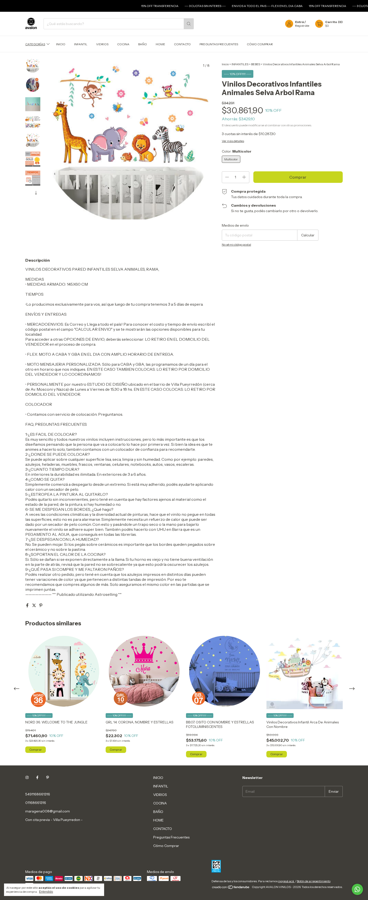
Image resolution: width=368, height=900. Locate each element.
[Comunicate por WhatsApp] (357, 889)
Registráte (302, 26)
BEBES (255, 64)
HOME (160, 44)
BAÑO (142, 44)
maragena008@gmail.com (47, 811)
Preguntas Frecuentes (219, 44)
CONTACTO (182, 44)
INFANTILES (240, 64)
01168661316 (35, 802)
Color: (236, 151)
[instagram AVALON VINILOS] (27, 777)
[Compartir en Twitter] (34, 605)
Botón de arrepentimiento (313, 881)
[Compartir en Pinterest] (41, 605)
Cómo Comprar (260, 44)
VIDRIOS (102, 44)
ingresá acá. (286, 881)
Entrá (299, 22)
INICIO (60, 44)
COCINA (123, 44)
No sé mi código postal (236, 244)
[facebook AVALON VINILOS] (37, 777)
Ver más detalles (233, 141)
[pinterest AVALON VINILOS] (47, 777)
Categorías (35, 44)
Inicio (225, 64)
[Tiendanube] (231, 888)
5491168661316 (37, 794)
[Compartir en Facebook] (27, 605)
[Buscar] (189, 23)
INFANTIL (80, 44)
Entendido (46, 891)
